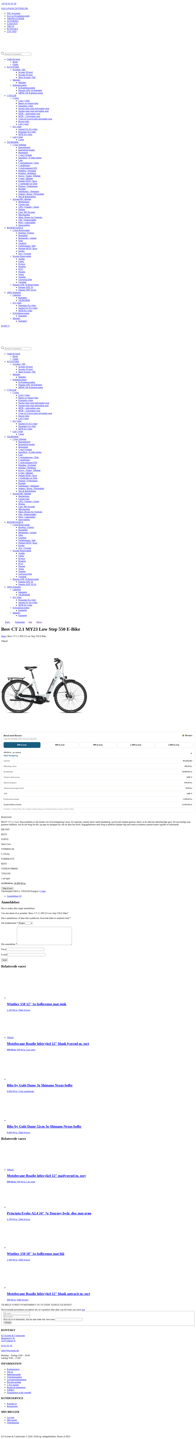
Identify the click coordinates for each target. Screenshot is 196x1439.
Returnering (12, 1406)
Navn (3, 949)
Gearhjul (22, 243)
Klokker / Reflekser (27, 173)
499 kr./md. (22, 745)
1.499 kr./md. (136, 745)
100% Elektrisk (14, 292)
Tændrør (22, 282)
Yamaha (22, 277)
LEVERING (13, 21)
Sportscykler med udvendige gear (33, 111)
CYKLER (11, 95)
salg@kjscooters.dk (10, 1350)
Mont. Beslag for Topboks (30, 217)
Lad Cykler (23, 124)
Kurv (7, 622)
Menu (39, 622)
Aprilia (21, 259)
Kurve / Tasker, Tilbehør (29, 176)
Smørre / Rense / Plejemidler (31, 194)
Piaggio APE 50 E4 (27, 290)
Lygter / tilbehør (25, 178)
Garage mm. (24, 204)
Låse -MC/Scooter (26, 212)
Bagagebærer (24, 147)
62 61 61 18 (6, 1346)
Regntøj (22, 189)
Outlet (15, 64)
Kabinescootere (20, 85)
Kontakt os (12, 1404)
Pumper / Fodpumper (28, 186)
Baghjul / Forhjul (26, 233)
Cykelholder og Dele (27, 183)
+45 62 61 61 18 (8, 3)
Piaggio (21, 272)
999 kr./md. (98, 745)
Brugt (15, 62)
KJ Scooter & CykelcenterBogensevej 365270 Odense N (13, 1338)
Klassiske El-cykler (27, 132)
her (83, 1309)
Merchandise (24, 215)
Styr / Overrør (24, 253)
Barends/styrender (26, 150)
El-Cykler (17, 126)
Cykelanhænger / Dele (28, 163)
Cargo (21, 139)
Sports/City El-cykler (27, 129)
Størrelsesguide (14, 1374)
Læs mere (30, 1050)
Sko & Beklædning (27, 196)
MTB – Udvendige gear (29, 116)
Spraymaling (24, 225)
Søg (30, 622)
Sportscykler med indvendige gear (33, 108)
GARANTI (12, 23)
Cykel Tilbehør (19, 145)
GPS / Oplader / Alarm (28, 207)
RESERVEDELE (15, 227)
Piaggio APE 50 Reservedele (26, 285)
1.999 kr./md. (174, 745)
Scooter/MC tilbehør (22, 199)
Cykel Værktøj (25, 155)
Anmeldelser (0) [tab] (14, 896)
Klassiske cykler (25, 106)
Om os (10, 1372)
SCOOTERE (13, 67)
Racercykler (23, 121)
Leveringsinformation (16, 1379)
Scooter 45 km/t (25, 75)
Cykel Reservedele (21, 230)
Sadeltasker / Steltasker (28, 191)
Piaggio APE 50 (25, 287)
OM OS (10, 26)
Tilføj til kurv (7, 888)
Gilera (21, 261)
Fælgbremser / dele (27, 246)
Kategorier (20, 622)
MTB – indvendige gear (29, 113)
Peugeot (22, 266)
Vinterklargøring (14, 1377)
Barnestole (23, 152)
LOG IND (12, 31)
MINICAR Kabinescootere (30, 93)
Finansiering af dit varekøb (19, 1392)
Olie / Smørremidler (27, 220)
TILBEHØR (13, 142)
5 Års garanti (13, 1385)
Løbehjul (17, 295)
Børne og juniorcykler (28, 103)
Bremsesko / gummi (27, 238)
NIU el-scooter (13, 13)
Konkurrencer (13, 1369)
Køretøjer (22, 297)
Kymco (21, 264)
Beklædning (23, 202)
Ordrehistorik (13, 1422)
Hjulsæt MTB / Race (27, 248)
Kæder (21, 251)
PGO (20, 269)
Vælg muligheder (26, 1091)
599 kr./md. (60, 745)
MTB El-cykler (25, 134)
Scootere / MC (19, 69)
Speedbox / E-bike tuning (29, 158)
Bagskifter (23, 235)
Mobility (16, 80)
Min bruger (12, 1420)
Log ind (10, 1417)
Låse (20, 160)
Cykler (16, 98)
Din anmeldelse (9, 944)
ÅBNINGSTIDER (15, 18)
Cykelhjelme (24, 165)
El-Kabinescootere (26, 88)
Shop (3, 636)
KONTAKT (12, 29)
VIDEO (10, 1390)
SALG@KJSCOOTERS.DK (14, 8)
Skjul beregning (11, 755)
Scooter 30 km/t (25, 72)
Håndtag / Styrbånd (27, 170)
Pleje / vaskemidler (26, 222)
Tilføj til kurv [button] (24, 1010)
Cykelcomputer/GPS (27, 168)
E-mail (4, 954)
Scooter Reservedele (22, 256)
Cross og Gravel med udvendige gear (35, 119)
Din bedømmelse (9, 923)
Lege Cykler (24, 100)
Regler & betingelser (16, 1387)
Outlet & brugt (13, 59)
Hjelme (21, 209)
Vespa (21, 274)
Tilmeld (8, 1323)
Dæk (20, 240)
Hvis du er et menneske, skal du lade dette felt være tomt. (29, 1319)
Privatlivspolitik (14, 1382)
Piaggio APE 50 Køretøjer (30, 90)
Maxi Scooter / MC (27, 77)
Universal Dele (25, 279)
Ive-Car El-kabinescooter (18, 16)
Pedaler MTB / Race (27, 181)
